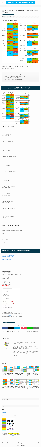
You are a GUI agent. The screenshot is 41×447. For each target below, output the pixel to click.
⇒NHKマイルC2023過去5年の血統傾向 (9, 255)
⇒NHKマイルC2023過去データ (7, 256)
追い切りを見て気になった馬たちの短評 (13, 77)
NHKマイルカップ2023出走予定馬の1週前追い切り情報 (15, 76)
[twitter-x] (16, 355)
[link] (14, 355)
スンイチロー (7, 348)
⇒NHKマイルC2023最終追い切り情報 (8, 258)
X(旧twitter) (4, 412)
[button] (5, 328)
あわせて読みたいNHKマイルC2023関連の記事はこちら (15, 79)
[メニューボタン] (2, 2)
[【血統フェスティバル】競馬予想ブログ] (20, 2)
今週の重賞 (4, 322)
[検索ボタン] (38, 2)
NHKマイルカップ (9, 322)
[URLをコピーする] (36, 328)
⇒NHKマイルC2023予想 (6, 259)
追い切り (14, 322)
